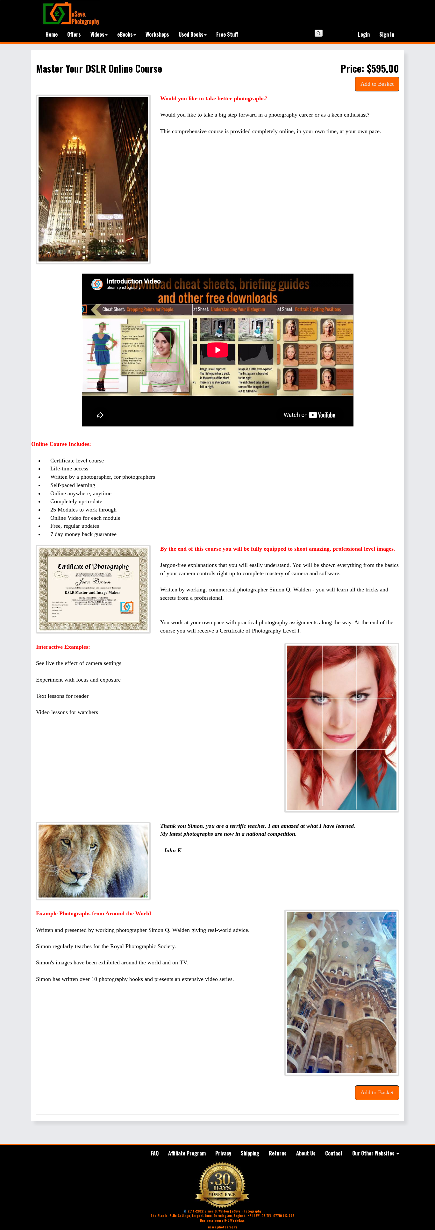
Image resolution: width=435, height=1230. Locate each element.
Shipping (250, 1153)
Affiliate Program (187, 1153)
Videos (97, 34)
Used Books (191, 34)
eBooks (125, 34)
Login (364, 34)
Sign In (386, 34)
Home (52, 34)
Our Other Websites (374, 1153)
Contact (334, 1153)
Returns (278, 1153)
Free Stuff (227, 34)
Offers (74, 34)
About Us (306, 1153)
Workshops (157, 34)
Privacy (223, 1153)
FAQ (155, 1153)
